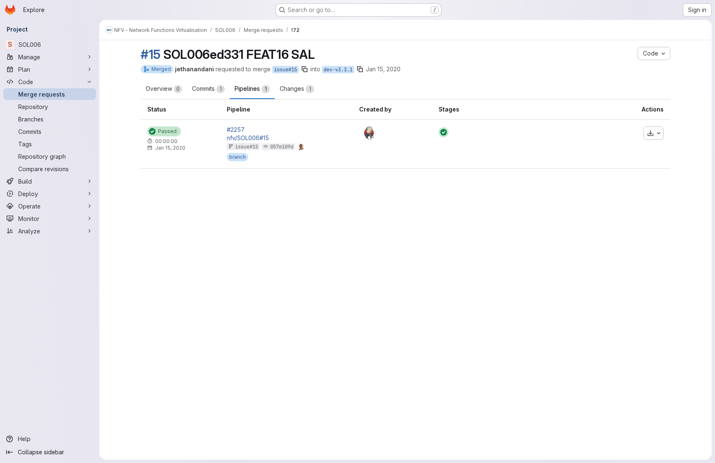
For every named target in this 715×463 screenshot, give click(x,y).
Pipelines (251, 88)
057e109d (281, 146)
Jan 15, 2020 (383, 69)
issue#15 (285, 69)
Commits (207, 88)
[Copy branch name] (305, 69)
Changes (295, 88)
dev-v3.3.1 (338, 69)
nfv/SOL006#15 (248, 138)
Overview (163, 88)
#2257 (236, 129)
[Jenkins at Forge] (369, 133)
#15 (151, 54)
